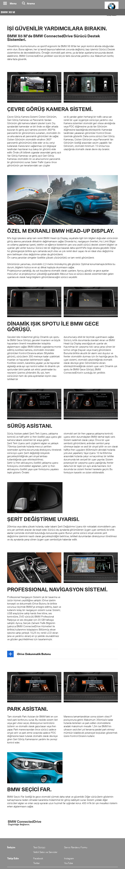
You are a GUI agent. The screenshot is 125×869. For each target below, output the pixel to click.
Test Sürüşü (39, 847)
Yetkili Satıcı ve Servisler (45, 852)
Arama (31, 3)
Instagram (69, 858)
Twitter (36, 863)
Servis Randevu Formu (75, 847)
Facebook (38, 858)
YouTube (68, 863)
